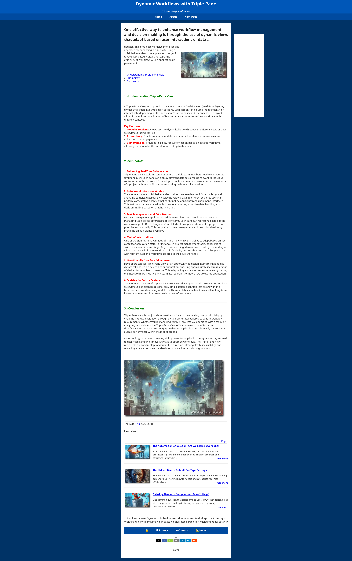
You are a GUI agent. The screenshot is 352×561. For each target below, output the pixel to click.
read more (222, 458)
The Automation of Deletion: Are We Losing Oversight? (186, 445)
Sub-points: (133, 78)
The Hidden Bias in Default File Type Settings (180, 470)
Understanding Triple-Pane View (145, 74)
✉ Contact (182, 530)
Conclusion (133, 81)
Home (158, 16)
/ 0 (138, 423)
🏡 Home (201, 530)
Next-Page (191, 16)
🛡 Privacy (162, 530)
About (173, 16)
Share (176, 537)
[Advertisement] (249, 75)
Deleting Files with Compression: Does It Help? (181, 494)
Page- (224, 441)
